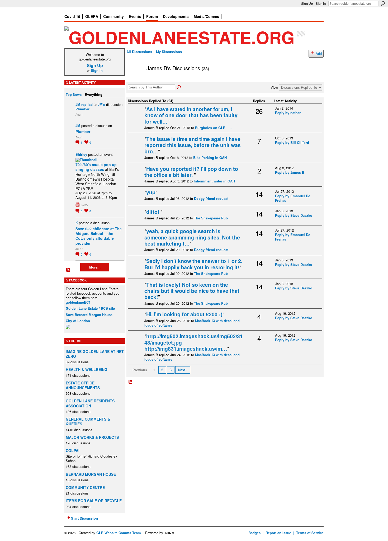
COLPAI (72, 450)
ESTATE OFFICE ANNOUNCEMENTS (83, 385)
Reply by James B (289, 172)
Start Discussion (84, 518)
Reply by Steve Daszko (293, 215)
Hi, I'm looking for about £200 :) (184, 314)
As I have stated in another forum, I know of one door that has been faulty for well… (191, 115)
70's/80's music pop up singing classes (96, 167)
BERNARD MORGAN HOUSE (91, 474)
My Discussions (169, 51)
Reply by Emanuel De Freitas (292, 198)
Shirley (81, 154)
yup (150, 192)
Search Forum (179, 87)
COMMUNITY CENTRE (85, 487)
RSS (68, 270)
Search (383, 3)
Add (319, 53)
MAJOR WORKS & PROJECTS (92, 437)
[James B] (134, 79)
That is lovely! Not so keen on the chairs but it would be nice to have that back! (191, 291)
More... (95, 267)
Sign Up (307, 4)
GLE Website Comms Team (118, 532)
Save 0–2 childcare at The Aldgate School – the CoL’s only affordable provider (98, 236)
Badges (254, 532)
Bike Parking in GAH (210, 157)
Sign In (321, 4)
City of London (78, 320)
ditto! (153, 211)
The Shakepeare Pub (211, 217)
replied (87, 104)
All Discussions (139, 51)
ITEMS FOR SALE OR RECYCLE (94, 500)
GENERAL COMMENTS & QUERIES (88, 421)
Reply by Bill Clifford (292, 142)
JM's (101, 104)
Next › (182, 369)
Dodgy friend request (211, 198)
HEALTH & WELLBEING (86, 369)
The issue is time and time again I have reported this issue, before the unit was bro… (192, 145)
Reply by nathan (288, 112)
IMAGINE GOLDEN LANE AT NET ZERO (95, 354)
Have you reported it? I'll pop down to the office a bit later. (191, 171)
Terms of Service (310, 532)
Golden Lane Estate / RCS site (90, 308)
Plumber (82, 108)
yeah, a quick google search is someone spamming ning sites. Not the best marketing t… (192, 237)
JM (77, 104)
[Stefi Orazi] (135, 220)
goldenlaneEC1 (78, 302)
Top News (74, 94)
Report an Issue (278, 532)
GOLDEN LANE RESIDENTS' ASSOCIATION (90, 403)
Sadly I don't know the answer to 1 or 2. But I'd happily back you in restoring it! (193, 264)
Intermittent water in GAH (214, 181)
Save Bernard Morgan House (89, 314)
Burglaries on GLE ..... (213, 127)
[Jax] (135, 117)
